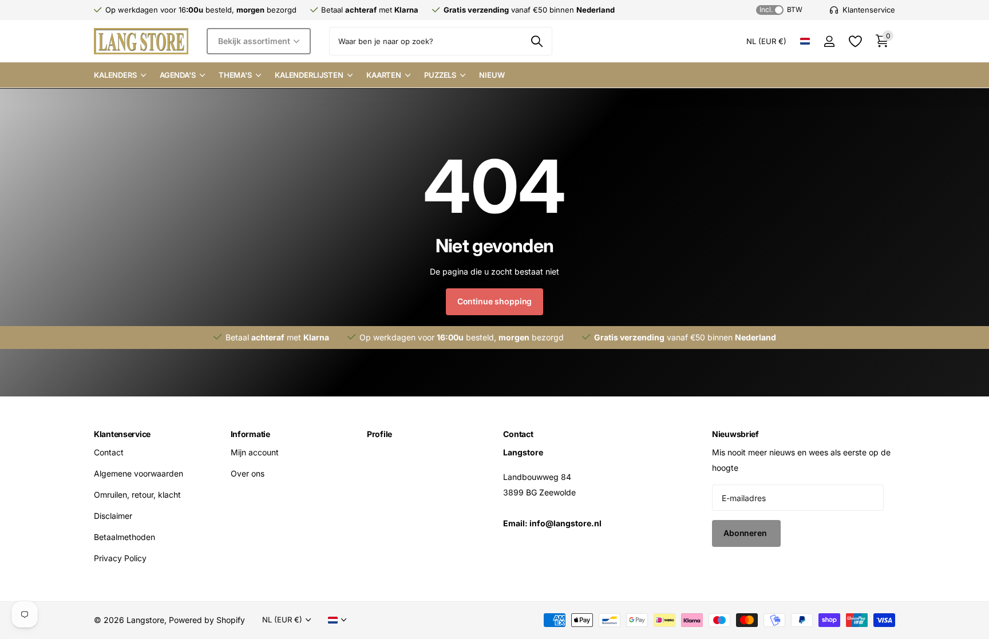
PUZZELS (440, 75)
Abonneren (746, 533)
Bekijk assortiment (255, 41)
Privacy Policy (120, 558)
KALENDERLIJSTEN (309, 75)
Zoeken (536, 41)
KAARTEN (383, 75)
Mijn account (255, 452)
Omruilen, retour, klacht (137, 494)
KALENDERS (115, 75)
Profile (379, 434)
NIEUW (491, 75)
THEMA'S (235, 75)
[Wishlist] (854, 41)
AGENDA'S (178, 75)
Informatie (250, 434)
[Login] (829, 41)
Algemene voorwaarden (138, 473)
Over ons (247, 473)
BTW (780, 9)
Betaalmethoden (124, 537)
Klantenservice (122, 434)
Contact (109, 452)
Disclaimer (113, 516)
